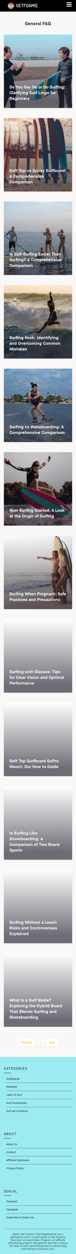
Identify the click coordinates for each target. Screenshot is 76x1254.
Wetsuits (11, 1086)
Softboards (13, 1078)
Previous (26, 1042)
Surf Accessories (16, 1102)
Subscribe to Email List (20, 1217)
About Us (11, 1144)
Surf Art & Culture (17, 1111)
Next (52, 1042)
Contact (11, 1152)
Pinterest (11, 1201)
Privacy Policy (15, 1168)
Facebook (12, 1209)
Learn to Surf (14, 1094)
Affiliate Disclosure (17, 1160)
